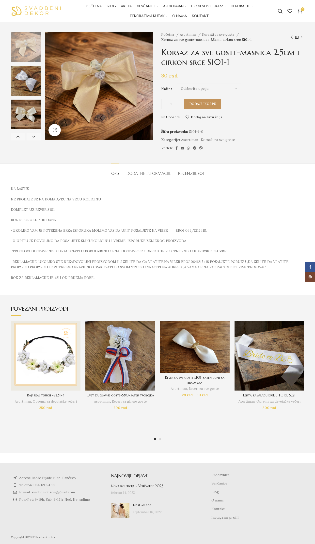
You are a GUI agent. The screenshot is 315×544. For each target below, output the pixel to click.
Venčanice (219, 483)
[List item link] (57, 485)
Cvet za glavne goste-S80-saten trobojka (120, 395)
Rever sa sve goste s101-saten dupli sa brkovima (194, 380)
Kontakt (218, 509)
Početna (168, 34)
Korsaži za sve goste (218, 34)
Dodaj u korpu (202, 104)
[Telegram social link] (194, 148)
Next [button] (34, 136)
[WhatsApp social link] (188, 148)
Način (166, 89)
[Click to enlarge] (54, 130)
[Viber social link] (201, 148)
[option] (26, 47)
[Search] (280, 11)
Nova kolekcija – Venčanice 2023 (137, 486)
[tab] (115, 171)
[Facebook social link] (176, 148)
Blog (215, 492)
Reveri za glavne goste (129, 401)
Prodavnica (220, 475)
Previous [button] (18, 136)
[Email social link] (182, 148)
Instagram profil (224, 517)
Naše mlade (142, 505)
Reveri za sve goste (204, 389)
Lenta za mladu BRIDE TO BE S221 (269, 395)
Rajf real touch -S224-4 (45, 395)
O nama (217, 500)
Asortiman (188, 34)
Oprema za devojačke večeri (55, 401)
